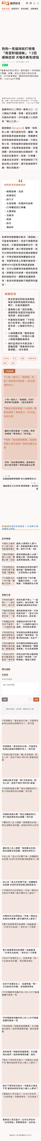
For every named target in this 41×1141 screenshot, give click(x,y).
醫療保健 (6, 8)
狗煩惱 (6, 358)
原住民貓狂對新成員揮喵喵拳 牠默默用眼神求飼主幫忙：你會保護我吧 (21, 302)
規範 (4, 699)
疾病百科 (15, 8)
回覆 (36, 699)
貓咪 (5, 363)
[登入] (34, 3)
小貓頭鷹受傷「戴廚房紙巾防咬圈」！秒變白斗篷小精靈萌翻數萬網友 (21, 336)
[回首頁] (11, 3)
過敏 (23, 358)
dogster (18, 128)
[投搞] (31, 3)
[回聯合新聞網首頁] (5, 3)
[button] (27, 3)
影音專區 (25, 8)
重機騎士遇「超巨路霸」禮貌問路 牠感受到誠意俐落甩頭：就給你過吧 (21, 312)
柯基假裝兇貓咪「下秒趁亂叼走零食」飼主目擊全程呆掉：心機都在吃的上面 (21, 324)
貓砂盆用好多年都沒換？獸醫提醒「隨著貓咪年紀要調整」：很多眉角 (21, 346)
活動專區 (34, 8)
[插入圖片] (30, 699)
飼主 (15, 358)
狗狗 (13, 363)
